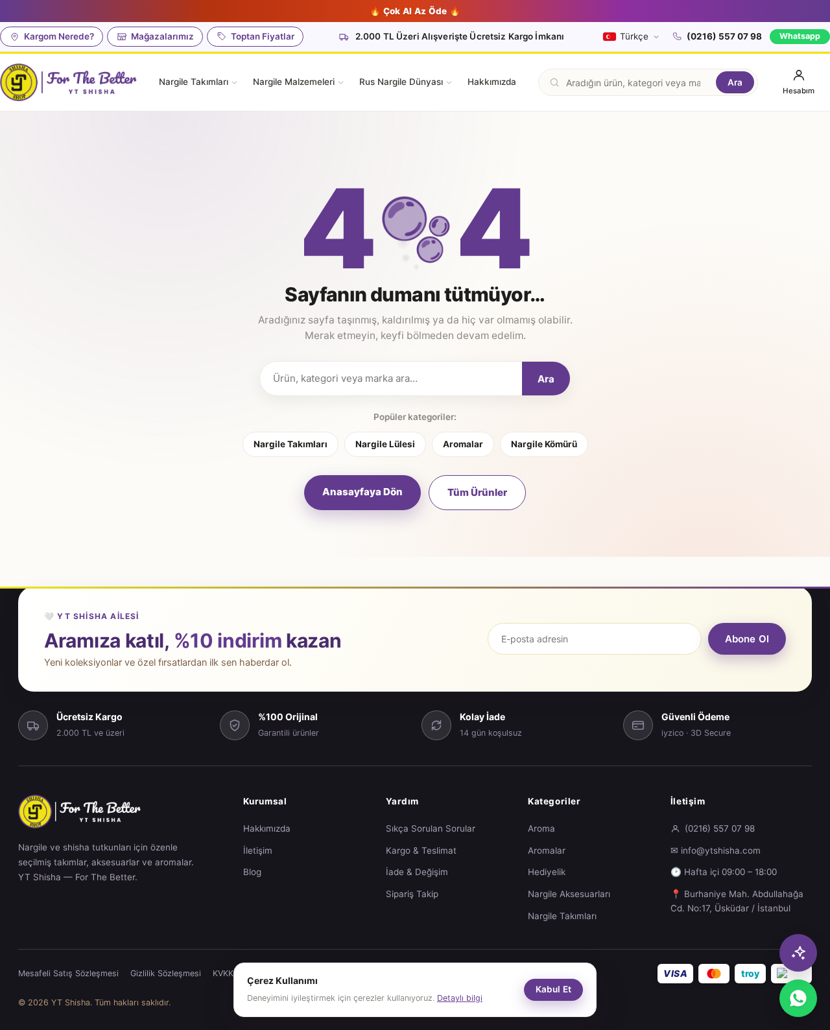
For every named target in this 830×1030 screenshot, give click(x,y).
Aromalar (463, 444)
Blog (252, 872)
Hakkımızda (492, 81)
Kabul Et (553, 989)
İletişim (257, 850)
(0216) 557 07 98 (724, 36)
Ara (735, 82)
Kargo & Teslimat (421, 850)
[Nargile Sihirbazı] (798, 953)
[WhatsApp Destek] (798, 998)
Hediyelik (546, 872)
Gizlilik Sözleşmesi (165, 973)
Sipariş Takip (412, 894)
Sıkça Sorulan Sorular (430, 828)
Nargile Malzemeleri (294, 81)
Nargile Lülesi (385, 444)
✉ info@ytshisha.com (715, 850)
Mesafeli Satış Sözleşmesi (68, 973)
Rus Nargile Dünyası (401, 81)
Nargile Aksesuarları (569, 894)
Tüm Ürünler (477, 492)
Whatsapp (799, 36)
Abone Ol (747, 639)
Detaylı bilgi (459, 998)
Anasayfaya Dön (362, 492)
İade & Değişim (417, 872)
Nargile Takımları (193, 81)
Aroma (541, 828)
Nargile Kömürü (544, 444)
